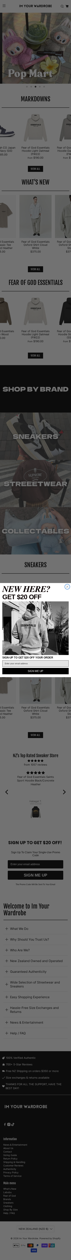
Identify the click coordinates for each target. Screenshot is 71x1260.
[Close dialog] (67, 586)
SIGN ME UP (35, 671)
